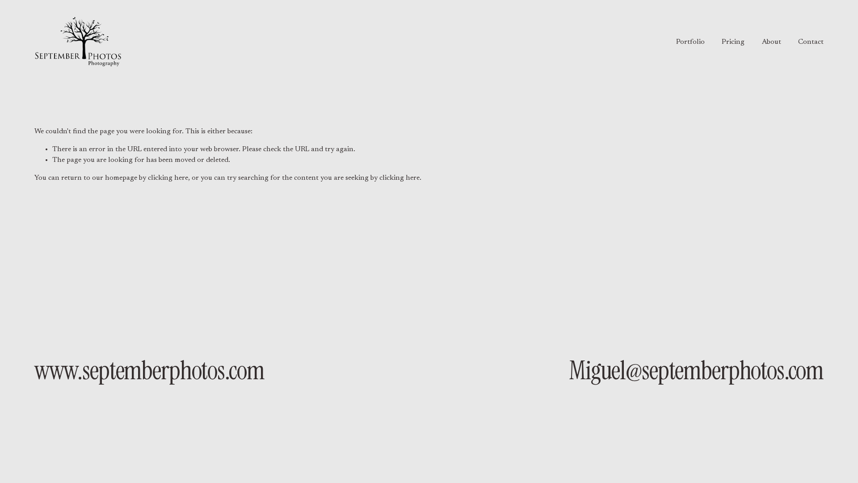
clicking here (168, 178)
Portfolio (690, 42)
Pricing (733, 42)
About (771, 42)
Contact (811, 42)
